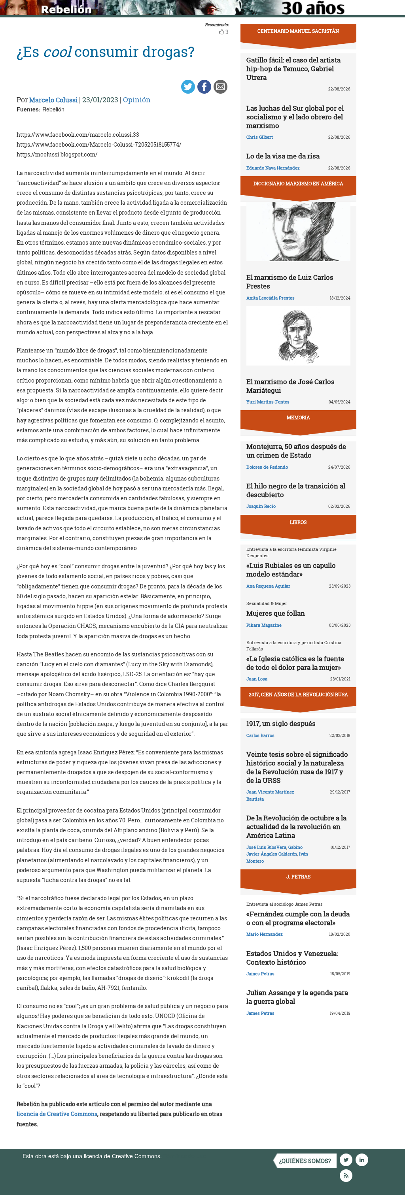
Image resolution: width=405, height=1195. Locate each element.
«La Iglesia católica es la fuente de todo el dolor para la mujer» (295, 663)
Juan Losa (256, 679)
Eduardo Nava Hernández (273, 168)
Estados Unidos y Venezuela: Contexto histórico (292, 958)
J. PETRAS (298, 876)
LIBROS (298, 522)
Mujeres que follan (275, 613)
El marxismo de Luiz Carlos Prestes (289, 281)
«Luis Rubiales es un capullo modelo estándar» (291, 570)
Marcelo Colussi (53, 100)
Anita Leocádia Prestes (270, 298)
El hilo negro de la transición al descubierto (295, 490)
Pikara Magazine (264, 625)
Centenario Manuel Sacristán (298, 31)
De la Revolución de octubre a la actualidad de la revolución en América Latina (296, 826)
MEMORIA (298, 417)
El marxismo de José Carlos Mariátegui (290, 386)
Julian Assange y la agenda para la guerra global (297, 997)
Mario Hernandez (264, 934)
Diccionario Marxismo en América (298, 183)
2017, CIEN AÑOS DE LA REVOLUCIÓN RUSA (298, 694)
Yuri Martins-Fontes (268, 402)
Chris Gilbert (259, 137)
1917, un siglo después (281, 723)
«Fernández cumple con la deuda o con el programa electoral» (298, 918)
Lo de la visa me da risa (283, 155)
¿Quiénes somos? (305, 1161)
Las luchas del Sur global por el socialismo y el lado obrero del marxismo (295, 117)
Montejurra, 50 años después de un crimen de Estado (296, 451)
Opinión (137, 99)
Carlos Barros (260, 735)
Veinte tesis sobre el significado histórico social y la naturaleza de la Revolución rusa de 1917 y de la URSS (297, 767)
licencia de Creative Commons (57, 1114)
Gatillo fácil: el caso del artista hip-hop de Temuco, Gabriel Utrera (293, 68)
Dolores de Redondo (267, 467)
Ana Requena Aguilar (268, 586)
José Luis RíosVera (266, 847)
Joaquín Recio (261, 506)
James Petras (260, 973)
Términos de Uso (184, 1156)
